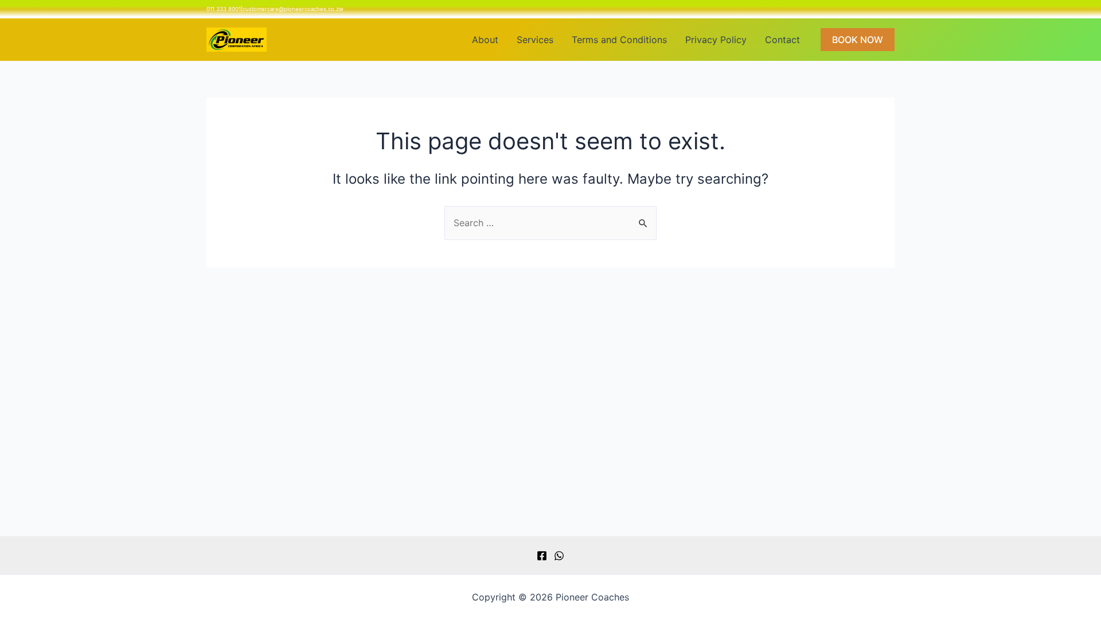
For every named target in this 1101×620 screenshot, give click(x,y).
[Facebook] (542, 556)
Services (535, 39)
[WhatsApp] (559, 556)
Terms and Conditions (619, 39)
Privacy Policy (716, 39)
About (485, 39)
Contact (782, 39)
